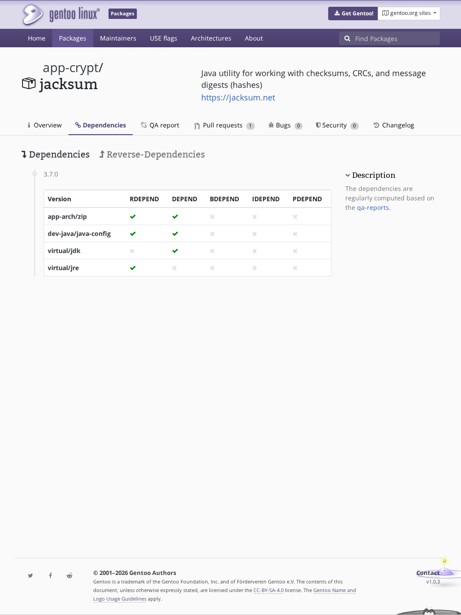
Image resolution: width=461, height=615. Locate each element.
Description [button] (373, 175)
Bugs (287, 125)
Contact (428, 573)
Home (36, 38)
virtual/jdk (64, 250)
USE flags (163, 38)
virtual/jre (63, 267)
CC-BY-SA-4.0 (268, 590)
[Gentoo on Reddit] (69, 576)
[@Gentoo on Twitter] (31, 576)
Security (338, 125)
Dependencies (103, 125)
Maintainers (118, 38)
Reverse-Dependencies (154, 154)
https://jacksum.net (238, 97)
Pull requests (226, 125)
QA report (163, 125)
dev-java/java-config (79, 233)
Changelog (397, 125)
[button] (353, 13)
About (254, 38)
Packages (72, 38)
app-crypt (71, 67)
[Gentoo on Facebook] (50, 576)
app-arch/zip (67, 216)
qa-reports (373, 207)
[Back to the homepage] (60, 14)
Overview (47, 125)
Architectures (211, 38)
